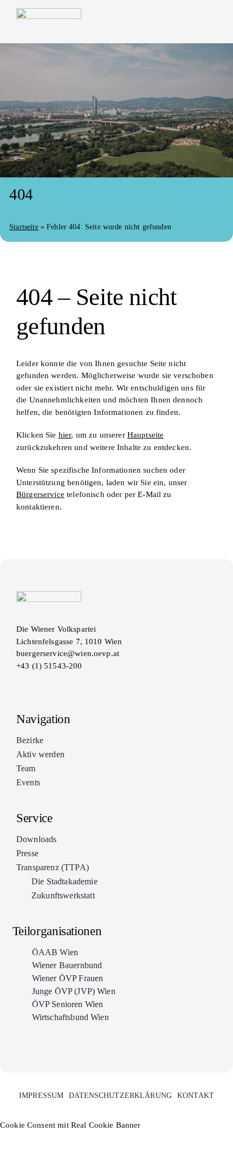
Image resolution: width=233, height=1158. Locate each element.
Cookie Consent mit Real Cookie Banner (70, 1125)
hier (65, 435)
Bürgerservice (40, 494)
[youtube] (59, 685)
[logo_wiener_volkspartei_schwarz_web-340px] (48, 12)
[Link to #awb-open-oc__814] (212, 22)
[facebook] (20, 685)
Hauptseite (145, 435)
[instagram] (40, 685)
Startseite (23, 227)
